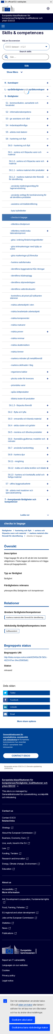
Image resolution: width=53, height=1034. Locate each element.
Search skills (25, 51)
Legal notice (7, 980)
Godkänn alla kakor (22, 1019)
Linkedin (13, 707)
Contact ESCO (9, 817)
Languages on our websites (15, 965)
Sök (26, 65)
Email (12, 714)
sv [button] (48, 8)
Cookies (6, 970)
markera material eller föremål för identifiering (24, 617)
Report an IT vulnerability (13, 960)
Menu (3, 26)
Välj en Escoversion (11, 41)
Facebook (14, 700)
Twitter (13, 693)
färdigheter (7, 530)
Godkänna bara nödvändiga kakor (30, 1027)
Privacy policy (8, 975)
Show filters (12, 72)
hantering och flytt (23, 530)
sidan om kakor (25, 1004)
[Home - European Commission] (8, 8)
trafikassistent (11, 631)
